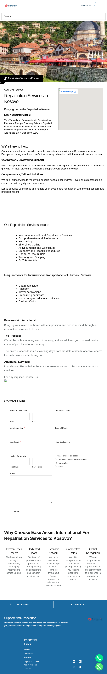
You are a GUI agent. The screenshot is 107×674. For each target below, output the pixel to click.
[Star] (80, 667)
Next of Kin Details (18, 456)
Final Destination (62, 442)
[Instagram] (74, 667)
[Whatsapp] (99, 667)
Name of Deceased (18, 410)
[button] (101, 5)
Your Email (15, 442)
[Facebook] (74, 661)
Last (34, 421)
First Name (15, 467)
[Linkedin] (80, 661)
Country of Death (62, 410)
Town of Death (61, 428)
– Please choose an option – (67, 456)
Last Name (37, 467)
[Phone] (99, 658)
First (12, 421)
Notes (12, 473)
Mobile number (17, 428)
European (40, 165)
